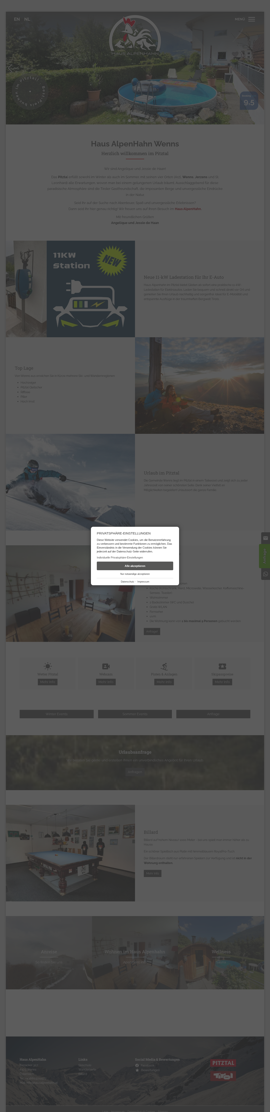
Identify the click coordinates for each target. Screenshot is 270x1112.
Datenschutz (127, 581)
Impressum (143, 581)
